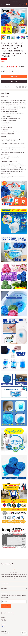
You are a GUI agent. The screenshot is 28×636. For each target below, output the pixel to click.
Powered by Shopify (5, 632)
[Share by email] (26, 87)
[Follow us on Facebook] (2, 620)
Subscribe (6, 606)
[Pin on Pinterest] (20, 87)
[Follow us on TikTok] (5, 620)
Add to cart (14, 76)
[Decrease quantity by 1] (8, 71)
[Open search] (19, 4)
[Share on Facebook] (17, 87)
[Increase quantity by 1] (16, 71)
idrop (2, 61)
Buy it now (14, 81)
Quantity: (3, 71)
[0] (25, 4)
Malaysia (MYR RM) (6, 612)
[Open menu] (2, 4)
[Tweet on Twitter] (23, 87)
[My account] (22, 4)
